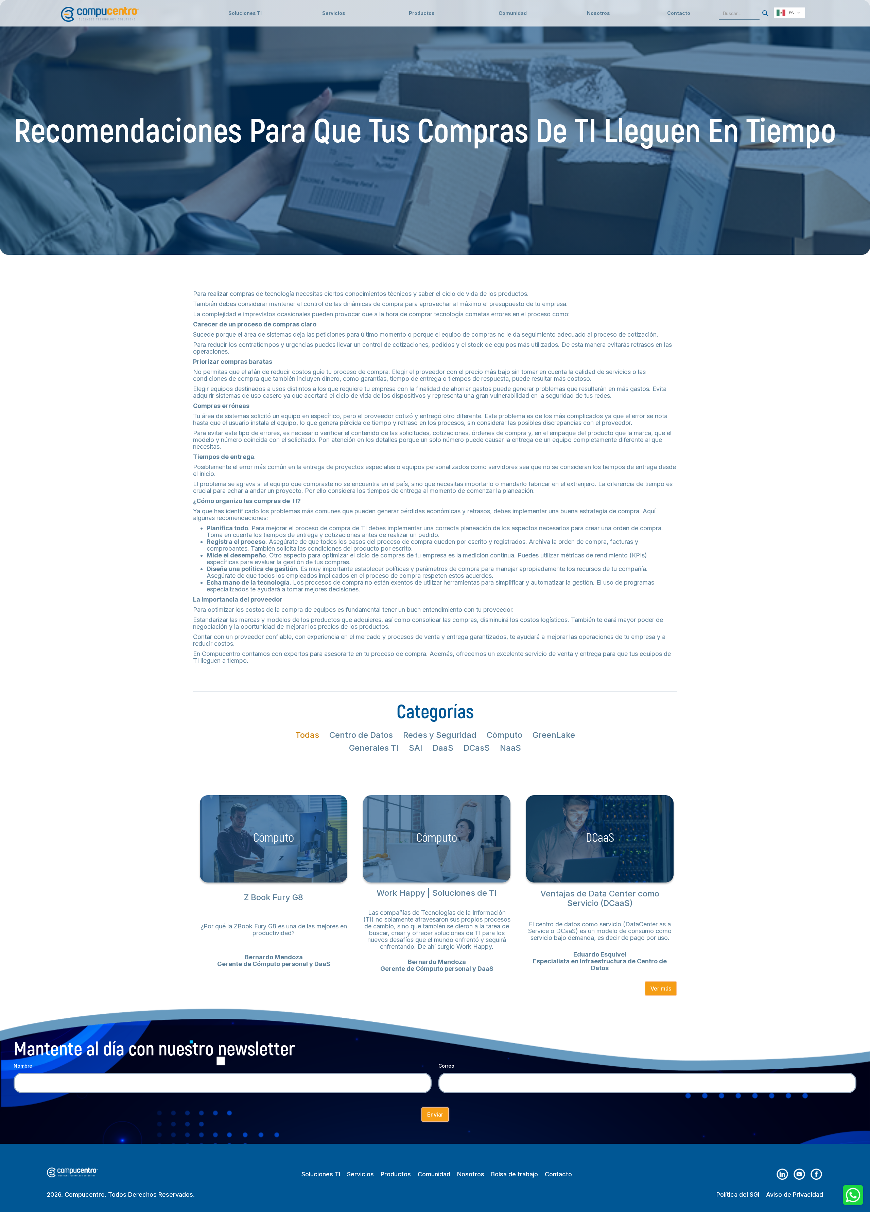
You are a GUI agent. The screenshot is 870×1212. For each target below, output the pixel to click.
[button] (333, 13)
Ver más (660, 988)
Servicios (360, 1174)
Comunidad (434, 1174)
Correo (446, 1066)
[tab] (307, 735)
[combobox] (789, 12)
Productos (396, 1174)
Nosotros (598, 13)
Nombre (23, 1066)
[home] (100, 11)
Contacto (678, 13)
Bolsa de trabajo (514, 1174)
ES (791, 13)
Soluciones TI (245, 13)
